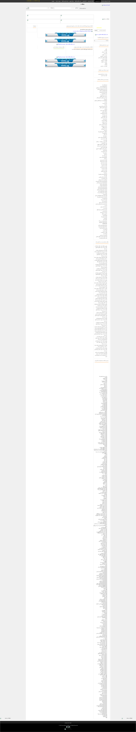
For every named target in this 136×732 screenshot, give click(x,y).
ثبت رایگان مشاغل (78, 1)
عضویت (53, 1)
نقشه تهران (84, 1)
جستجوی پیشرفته (83, 8)
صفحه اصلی (107, 12)
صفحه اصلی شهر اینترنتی (105, 1)
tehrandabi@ (99, 27)
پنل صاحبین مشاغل (65, 1)
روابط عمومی (71, 1)
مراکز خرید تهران (90, 1)
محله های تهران (97, 1)
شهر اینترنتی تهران (68, 722)
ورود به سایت (58, 1)
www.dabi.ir (64, 725)
